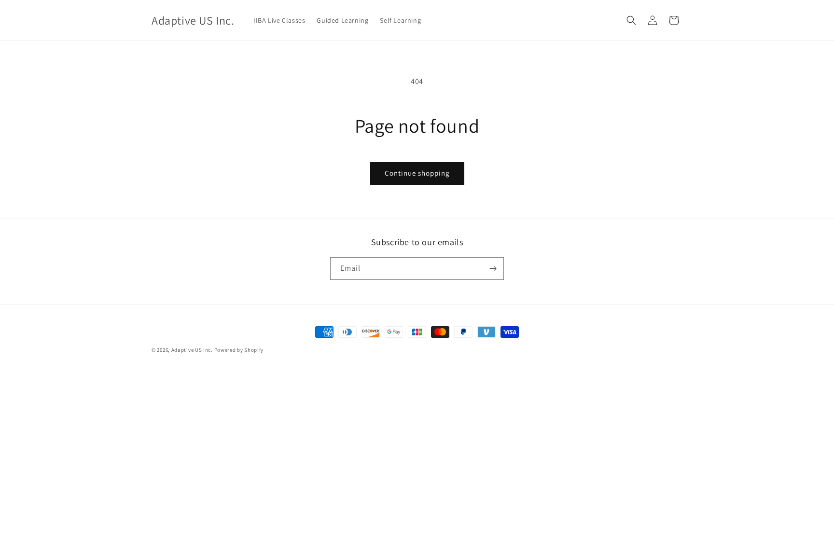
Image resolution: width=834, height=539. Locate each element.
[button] (631, 20)
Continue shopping (417, 173)
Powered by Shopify (239, 349)
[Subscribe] (492, 268)
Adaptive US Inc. (192, 349)
